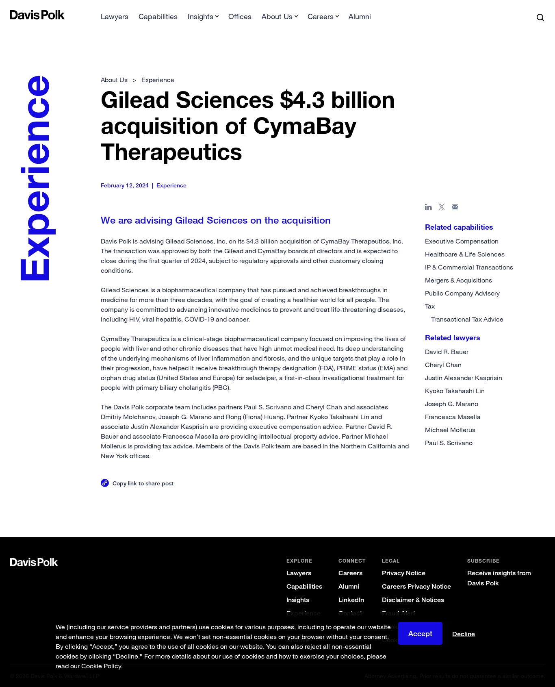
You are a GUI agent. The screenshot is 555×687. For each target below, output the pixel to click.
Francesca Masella (453, 417)
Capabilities (158, 16)
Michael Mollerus (450, 430)
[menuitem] (114, 19)
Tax (430, 306)
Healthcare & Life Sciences (465, 254)
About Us (114, 80)
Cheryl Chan (443, 365)
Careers (350, 573)
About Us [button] (277, 16)
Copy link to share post (143, 483)
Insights (297, 600)
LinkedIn (351, 600)
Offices (239, 16)
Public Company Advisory (462, 293)
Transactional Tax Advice (467, 319)
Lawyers (114, 16)
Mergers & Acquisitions (458, 280)
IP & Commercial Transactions (469, 267)
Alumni (360, 16)
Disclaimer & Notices (413, 600)
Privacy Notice (403, 573)
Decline (463, 634)
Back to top (509, 504)
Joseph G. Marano (451, 404)
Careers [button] (321, 16)
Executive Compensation (462, 241)
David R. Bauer (446, 352)
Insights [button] (200, 16)
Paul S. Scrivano (449, 443)
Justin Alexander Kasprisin (463, 378)
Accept (420, 633)
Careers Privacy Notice (416, 586)
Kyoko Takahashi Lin (455, 391)
